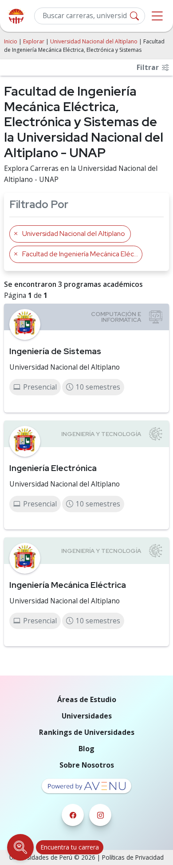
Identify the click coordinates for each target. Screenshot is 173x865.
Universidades (87, 716)
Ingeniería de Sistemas (55, 351)
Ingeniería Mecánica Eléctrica (67, 585)
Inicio (10, 41)
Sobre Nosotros (86, 765)
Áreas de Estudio (86, 699)
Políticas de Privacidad (133, 857)
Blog (86, 748)
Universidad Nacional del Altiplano (94, 41)
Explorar (33, 41)
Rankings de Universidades (86, 732)
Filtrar (149, 67)
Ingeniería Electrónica (53, 468)
